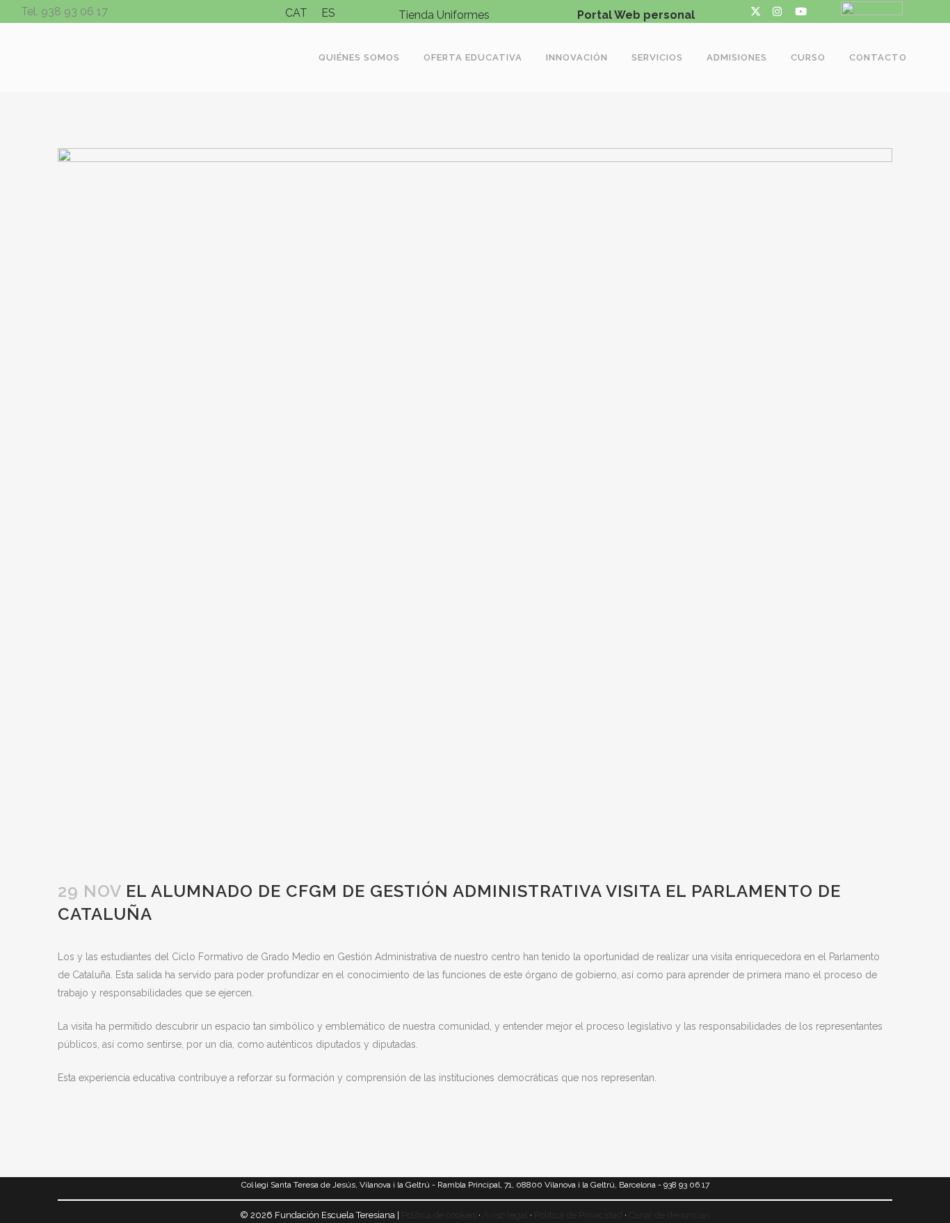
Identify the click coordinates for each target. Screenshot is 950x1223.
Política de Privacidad (578, 1215)
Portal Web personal (636, 15)
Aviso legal (505, 1215)
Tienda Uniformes (444, 15)
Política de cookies (438, 1215)
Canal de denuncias (669, 1215)
